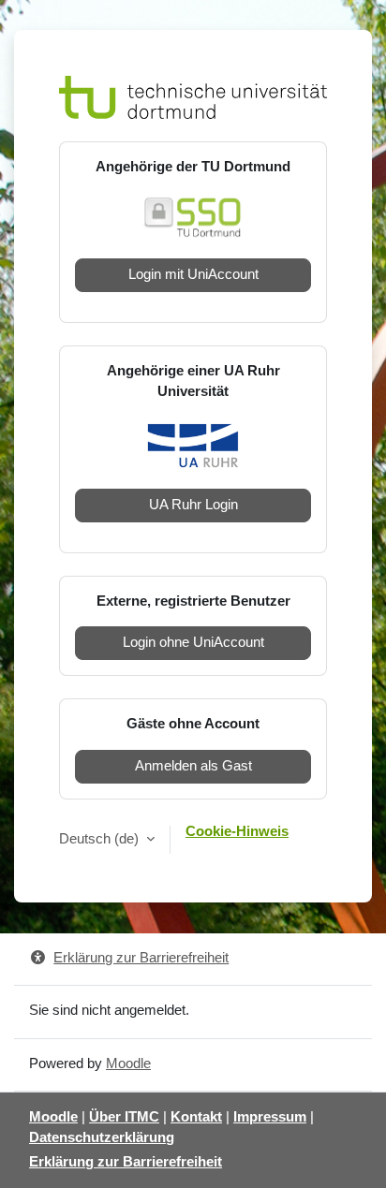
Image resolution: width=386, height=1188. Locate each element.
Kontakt (196, 1116)
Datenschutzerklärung (101, 1137)
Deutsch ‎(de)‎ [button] (100, 838)
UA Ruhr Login (193, 504)
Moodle (128, 1063)
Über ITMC (124, 1116)
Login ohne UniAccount (193, 642)
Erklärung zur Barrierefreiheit (141, 957)
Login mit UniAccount (193, 274)
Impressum (269, 1116)
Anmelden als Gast (193, 765)
